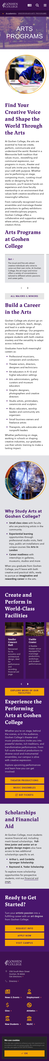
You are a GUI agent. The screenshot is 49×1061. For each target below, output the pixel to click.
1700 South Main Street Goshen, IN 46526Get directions (19, 974)
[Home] (10, 5)
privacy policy (24, 1045)
